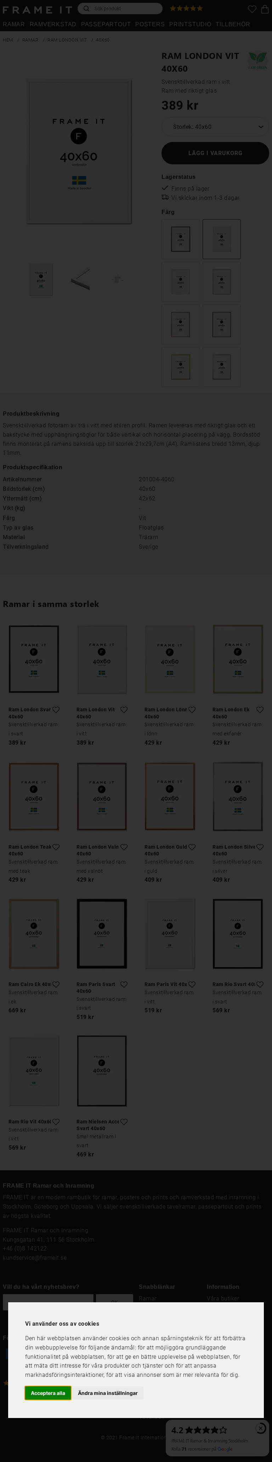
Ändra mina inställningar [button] (108, 1393)
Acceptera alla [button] (48, 1393)
